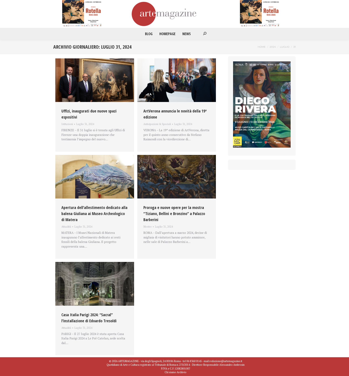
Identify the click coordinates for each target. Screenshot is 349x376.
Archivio (181, 372)
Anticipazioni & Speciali (157, 124)
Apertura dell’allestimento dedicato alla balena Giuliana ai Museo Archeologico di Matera (94, 213)
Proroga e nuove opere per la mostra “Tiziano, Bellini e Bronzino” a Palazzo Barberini (174, 213)
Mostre (147, 226)
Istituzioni (67, 124)
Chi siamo (170, 372)
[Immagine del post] (94, 80)
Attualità (66, 226)
